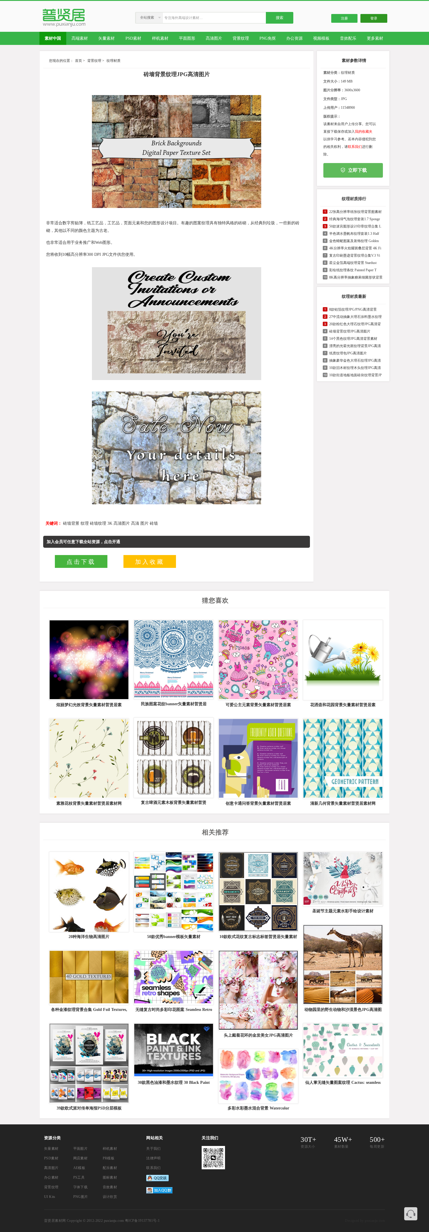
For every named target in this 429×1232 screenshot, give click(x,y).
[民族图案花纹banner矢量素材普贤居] (173, 659)
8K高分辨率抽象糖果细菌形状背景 (356, 277)
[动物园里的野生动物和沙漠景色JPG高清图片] (342, 965)
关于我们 (153, 1149)
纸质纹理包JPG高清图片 (348, 353)
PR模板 (109, 1158)
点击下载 (81, 562)
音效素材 (110, 1187)
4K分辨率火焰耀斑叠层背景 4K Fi (355, 248)
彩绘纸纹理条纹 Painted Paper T (352, 270)
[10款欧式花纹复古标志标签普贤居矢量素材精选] (257, 892)
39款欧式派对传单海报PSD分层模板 (89, 1108)
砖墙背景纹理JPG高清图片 (349, 331)
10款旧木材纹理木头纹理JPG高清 (355, 368)
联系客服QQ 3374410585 (410, 1213)
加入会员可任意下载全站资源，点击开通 (83, 542)
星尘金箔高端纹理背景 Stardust (352, 263)
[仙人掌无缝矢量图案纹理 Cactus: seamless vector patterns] (342, 1050)
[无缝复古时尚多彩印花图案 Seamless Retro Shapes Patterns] (173, 977)
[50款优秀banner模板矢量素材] (173, 892)
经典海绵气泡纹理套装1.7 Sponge (354, 219)
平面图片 (80, 1149)
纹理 (85, 523)
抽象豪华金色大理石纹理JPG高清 (355, 360)
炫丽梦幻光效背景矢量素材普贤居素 (89, 705)
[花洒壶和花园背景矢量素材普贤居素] (342, 660)
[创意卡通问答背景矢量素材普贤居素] (257, 758)
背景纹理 (94, 61)
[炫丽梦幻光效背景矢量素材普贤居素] (88, 660)
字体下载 (80, 1187)
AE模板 (79, 1168)
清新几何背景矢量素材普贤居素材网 (343, 803)
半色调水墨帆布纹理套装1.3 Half (354, 234)
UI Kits (49, 1197)
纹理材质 (114, 61)
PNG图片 (80, 1197)
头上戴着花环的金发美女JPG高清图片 (258, 1035)
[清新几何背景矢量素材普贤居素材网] (342, 758)
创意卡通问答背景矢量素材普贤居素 (258, 803)
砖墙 (154, 523)
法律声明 (153, 1158)
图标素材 (110, 1177)
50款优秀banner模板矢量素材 (173, 937)
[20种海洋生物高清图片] (88, 892)
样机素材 (110, 1149)
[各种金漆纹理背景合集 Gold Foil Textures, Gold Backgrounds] (88, 977)
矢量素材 (51, 1149)
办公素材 (51, 1177)
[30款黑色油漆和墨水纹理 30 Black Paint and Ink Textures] (173, 1050)
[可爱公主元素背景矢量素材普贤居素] (257, 660)
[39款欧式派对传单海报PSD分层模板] (88, 1063)
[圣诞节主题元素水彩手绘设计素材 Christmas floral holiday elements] (342, 879)
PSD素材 (51, 1158)
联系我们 (355, 147)
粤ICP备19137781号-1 (142, 1221)
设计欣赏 (110, 1197)
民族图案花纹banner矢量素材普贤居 (174, 704)
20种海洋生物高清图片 (89, 937)
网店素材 (80, 1158)
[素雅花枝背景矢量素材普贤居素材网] (88, 758)
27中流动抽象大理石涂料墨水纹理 (355, 317)
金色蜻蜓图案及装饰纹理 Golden (354, 241)
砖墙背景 (71, 523)
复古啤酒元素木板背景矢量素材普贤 (173, 802)
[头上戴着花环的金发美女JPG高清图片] (257, 990)
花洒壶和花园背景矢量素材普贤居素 (343, 705)
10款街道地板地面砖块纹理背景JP (355, 375)
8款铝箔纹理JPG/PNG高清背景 (353, 309)
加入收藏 (149, 562)
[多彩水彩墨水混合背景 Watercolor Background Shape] (257, 1076)
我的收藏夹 (363, 132)
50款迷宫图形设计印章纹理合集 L (355, 226)
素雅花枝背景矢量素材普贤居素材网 (89, 803)
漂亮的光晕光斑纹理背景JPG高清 (355, 346)
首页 (78, 61)
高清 (135, 523)
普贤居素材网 (55, 1221)
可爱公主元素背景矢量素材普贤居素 (258, 705)
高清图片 (122, 523)
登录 (373, 18)
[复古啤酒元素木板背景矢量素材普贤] (173, 758)
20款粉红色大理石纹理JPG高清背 (355, 324)
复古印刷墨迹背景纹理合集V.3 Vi (354, 255)
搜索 (279, 17)
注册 (344, 18)
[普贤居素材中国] (65, 26)
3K (109, 523)
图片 (144, 523)
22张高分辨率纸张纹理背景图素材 (355, 212)
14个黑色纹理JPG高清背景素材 (353, 339)
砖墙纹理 (98, 523)
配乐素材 (110, 1168)
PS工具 (79, 1177)
